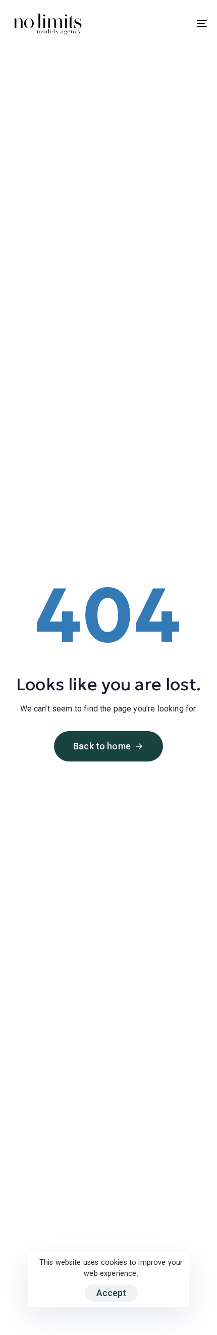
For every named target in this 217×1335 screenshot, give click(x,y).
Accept (111, 1293)
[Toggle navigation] (174, 23)
